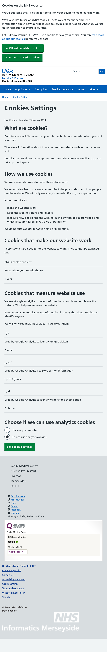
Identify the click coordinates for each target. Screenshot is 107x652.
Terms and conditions (13, 588)
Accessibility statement (13, 579)
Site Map (6, 597)
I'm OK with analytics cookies (23, 48)
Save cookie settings (19, 446)
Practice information (62, 89)
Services (81, 89)
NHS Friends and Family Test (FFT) (19, 566)
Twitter (14, 506)
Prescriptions (41, 89)
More (93, 89)
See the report (16, 552)
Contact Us (7, 575)
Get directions (18, 496)
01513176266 (17, 499)
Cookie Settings (21, 97)
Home (7, 89)
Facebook (16, 509)
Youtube (15, 513)
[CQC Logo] (16, 528)
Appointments (22, 89)
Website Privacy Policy (13, 592)
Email (13, 503)
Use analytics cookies (24, 430)
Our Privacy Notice (11, 570)
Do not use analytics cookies (22, 57)
